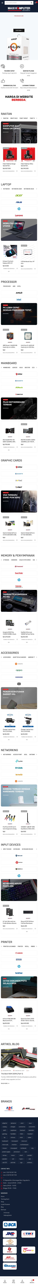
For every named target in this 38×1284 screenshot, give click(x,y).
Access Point (17, 754)
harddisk (13, 1134)
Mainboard (6, 367)
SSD (34, 560)
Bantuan (3, 1210)
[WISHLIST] (17, 171)
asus (30, 1123)
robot (21, 1155)
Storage (6, 560)
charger (13, 1127)
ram (26, 1152)
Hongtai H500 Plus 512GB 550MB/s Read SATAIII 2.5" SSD (9, 634)
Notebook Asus (29, 189)
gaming (4, 1134)
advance (13, 1123)
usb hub (13, 1162)
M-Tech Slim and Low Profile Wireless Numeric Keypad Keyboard (10, 923)
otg (32, 1148)
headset (30, 1134)
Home (2, 1196)
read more (4, 1083)
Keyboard (16, 849)
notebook (23, 1148)
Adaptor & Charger (19, 657)
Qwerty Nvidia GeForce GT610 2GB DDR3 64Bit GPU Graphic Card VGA (10, 535)
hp (4, 1137)
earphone (13, 1130)
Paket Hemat (24, 118)
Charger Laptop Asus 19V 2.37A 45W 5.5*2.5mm (27, 731)
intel (21, 1137)
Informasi (6, 1213)
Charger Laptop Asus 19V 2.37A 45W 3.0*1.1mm (9, 731)
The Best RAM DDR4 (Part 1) (12, 1074)
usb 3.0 (4, 1162)
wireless (29, 1162)
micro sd (24, 1141)
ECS (33, 367)
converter (32, 1127)
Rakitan (5, 118)
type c (21, 1159)
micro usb (5, 1144)
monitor (14, 1144)
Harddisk (14, 560)
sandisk (29, 1155)
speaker (4, 1159)
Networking (7, 754)
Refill (27, 946)
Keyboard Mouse (27, 849)
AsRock (14, 367)
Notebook (6, 189)
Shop (2, 1202)
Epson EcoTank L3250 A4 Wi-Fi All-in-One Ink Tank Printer (27, 1020)
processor (17, 1152)
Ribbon (33, 946)
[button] (9, 270)
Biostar (27, 367)
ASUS (21, 367)
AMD (14, 286)
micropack (15, 1141)
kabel (29, 1137)
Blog (2, 1207)
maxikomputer (7, 1070)
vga (21, 1162)
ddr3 (4, 1130)
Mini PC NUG (14, 118)
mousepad (14, 1148)
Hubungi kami (8, 1215)
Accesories (7, 657)
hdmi (21, 1134)
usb (30, 1159)
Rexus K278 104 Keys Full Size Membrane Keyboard (27, 923)
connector (22, 1127)
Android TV (31, 657)
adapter (4, 1123)
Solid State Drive (25, 560)
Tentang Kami (5, 1199)
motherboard (24, 1144)
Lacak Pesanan (5, 1204)
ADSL (25, 754)
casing (5, 1127)
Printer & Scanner (9, 946)
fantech (22, 1130)
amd (22, 1123)
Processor (7, 286)
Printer (20, 946)
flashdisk (31, 1130)
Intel (19, 286)
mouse (5, 1148)
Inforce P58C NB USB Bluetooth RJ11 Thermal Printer (9, 1020)
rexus (13, 1155)
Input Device (7, 849)
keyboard (5, 1141)
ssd (13, 1159)
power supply (6, 1152)
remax (5, 1155)
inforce (13, 1137)
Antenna (32, 754)
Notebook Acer (17, 189)
